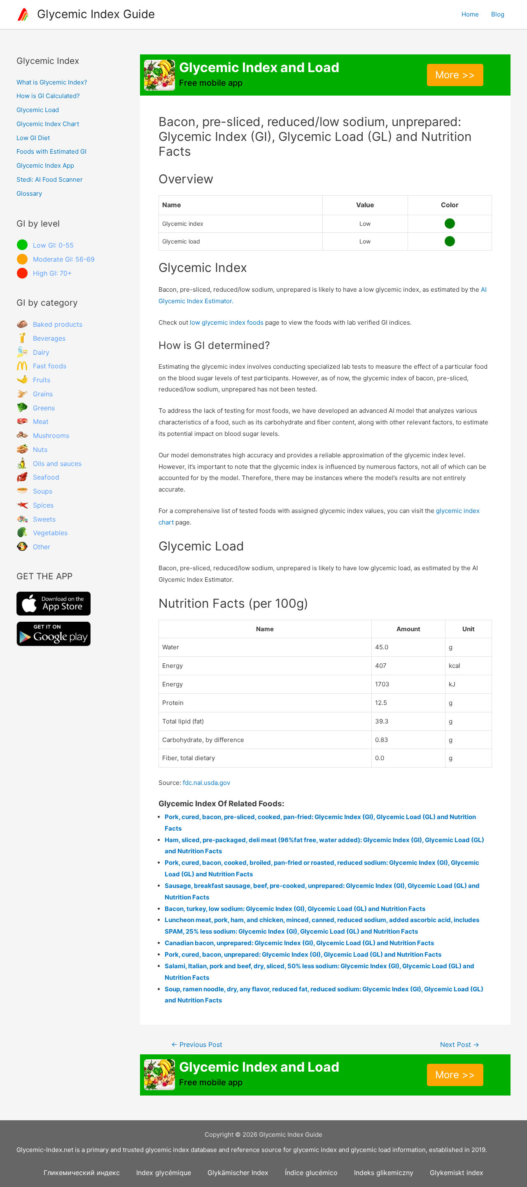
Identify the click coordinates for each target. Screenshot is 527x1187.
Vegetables (50, 533)
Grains (43, 394)
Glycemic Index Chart (47, 124)
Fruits (41, 380)
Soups (42, 491)
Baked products (57, 324)
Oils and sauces (57, 463)
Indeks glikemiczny (383, 1172)
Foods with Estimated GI (51, 151)
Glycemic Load (37, 110)
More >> (455, 75)
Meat (41, 421)
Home (470, 14)
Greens (44, 408)
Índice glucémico (311, 1172)
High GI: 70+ (52, 273)
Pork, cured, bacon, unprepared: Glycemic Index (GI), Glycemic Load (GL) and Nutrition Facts (303, 954)
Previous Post (196, 1045)
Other (41, 547)
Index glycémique (163, 1172)
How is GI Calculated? (48, 96)
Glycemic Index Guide (96, 14)
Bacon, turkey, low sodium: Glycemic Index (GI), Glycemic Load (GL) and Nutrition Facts (295, 909)
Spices (43, 505)
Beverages (49, 338)
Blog (497, 14)
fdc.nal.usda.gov (206, 783)
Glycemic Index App (45, 165)
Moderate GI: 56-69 (64, 259)
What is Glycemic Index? (51, 82)
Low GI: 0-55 (53, 245)
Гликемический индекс (82, 1172)
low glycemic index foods (227, 322)
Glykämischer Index (238, 1172)
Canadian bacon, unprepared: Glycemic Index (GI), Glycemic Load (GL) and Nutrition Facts (299, 943)
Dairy (41, 352)
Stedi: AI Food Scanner (49, 179)
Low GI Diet (33, 138)
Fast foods (49, 366)
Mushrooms (51, 435)
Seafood (46, 477)
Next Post (459, 1045)
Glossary (29, 193)
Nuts (40, 449)
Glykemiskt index (456, 1172)
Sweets (44, 519)
